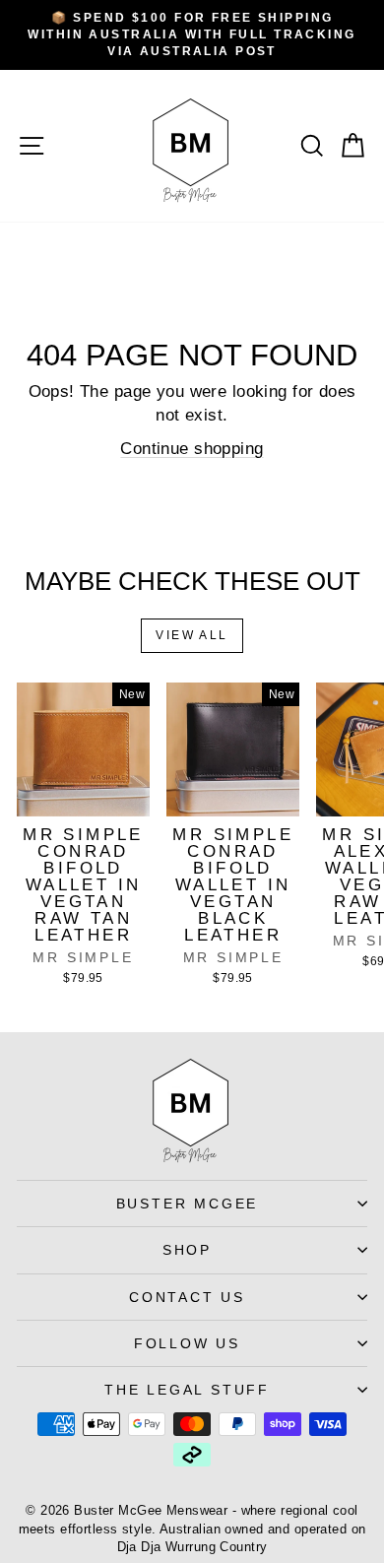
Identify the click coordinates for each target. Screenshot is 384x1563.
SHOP (187, 1250)
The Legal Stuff (187, 1390)
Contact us (187, 1297)
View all (191, 635)
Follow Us (187, 1343)
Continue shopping (191, 448)
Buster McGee (187, 1203)
